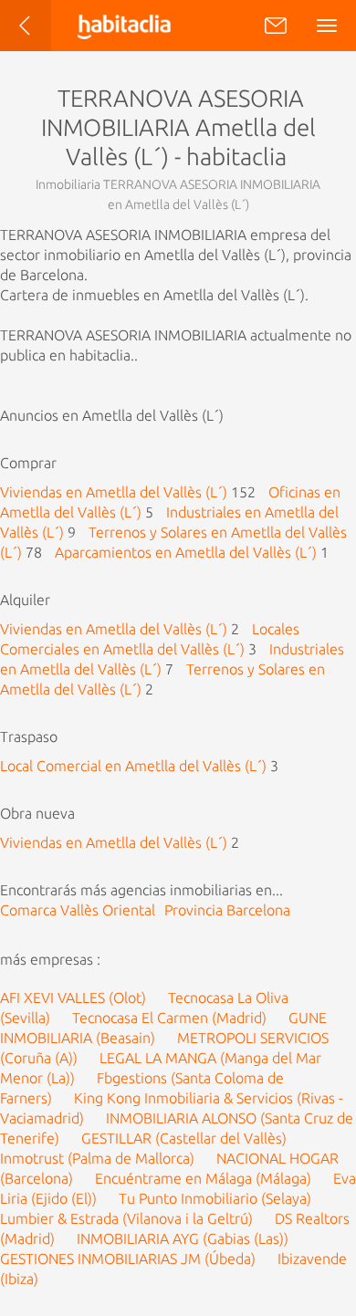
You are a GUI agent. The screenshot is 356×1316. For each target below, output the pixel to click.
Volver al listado (42, 34)
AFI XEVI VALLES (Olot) (73, 997)
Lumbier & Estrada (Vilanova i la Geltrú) (126, 1218)
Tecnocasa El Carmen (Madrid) (169, 1017)
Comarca (77, 910)
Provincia (227, 910)
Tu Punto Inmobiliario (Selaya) (215, 1198)
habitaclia (140, 25)
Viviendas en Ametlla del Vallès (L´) (113, 492)
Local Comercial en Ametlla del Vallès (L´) (133, 765)
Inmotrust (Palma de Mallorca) (97, 1158)
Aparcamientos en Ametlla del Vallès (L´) (186, 552)
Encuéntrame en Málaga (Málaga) (203, 1178)
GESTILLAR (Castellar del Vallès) (184, 1138)
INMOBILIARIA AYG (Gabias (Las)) (182, 1238)
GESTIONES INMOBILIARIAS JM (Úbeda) (128, 1258)
